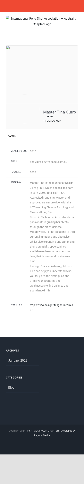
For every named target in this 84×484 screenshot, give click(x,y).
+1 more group (52, 120)
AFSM (49, 116)
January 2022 (17, 360)
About (12, 135)
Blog (11, 387)
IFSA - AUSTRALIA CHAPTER (43, 430)
